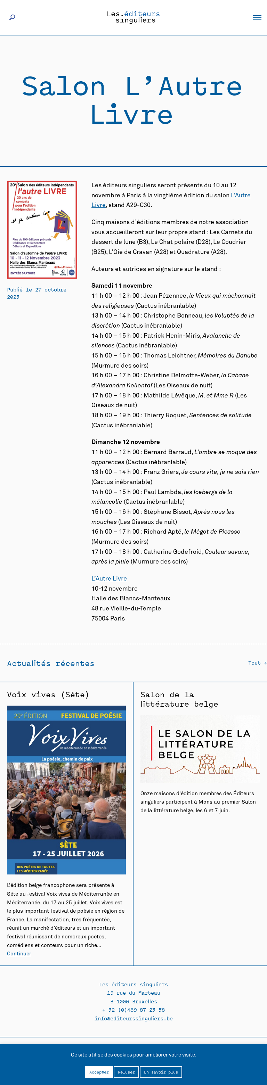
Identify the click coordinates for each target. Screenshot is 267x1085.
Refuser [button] (126, 1071)
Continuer (19, 953)
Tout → (257, 662)
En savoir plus (161, 1071)
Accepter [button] (99, 1071)
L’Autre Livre (109, 579)
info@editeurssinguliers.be (134, 1018)
